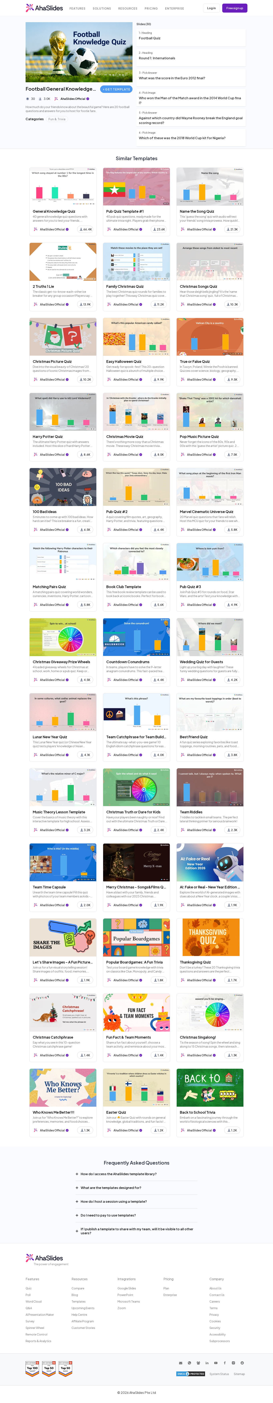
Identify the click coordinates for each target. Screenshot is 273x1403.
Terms (213, 1308)
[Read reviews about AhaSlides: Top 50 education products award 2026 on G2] (49, 1369)
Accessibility (217, 1334)
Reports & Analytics (38, 1341)
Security (214, 1328)
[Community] (198, 1363)
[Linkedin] (207, 1363)
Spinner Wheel (35, 1328)
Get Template (117, 89)
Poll (28, 1295)
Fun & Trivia (57, 119)
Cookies (215, 1321)
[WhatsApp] (189, 1363)
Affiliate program (83, 1321)
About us (215, 1288)
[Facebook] (224, 1363)
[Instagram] (233, 1363)
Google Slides (127, 1288)
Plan (166, 1288)
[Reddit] (242, 1363)
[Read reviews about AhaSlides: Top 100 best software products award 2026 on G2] (32, 1369)
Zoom (122, 1308)
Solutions (102, 8)
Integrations (127, 1279)
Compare (78, 1288)
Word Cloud (34, 1301)
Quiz (29, 1288)
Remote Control (36, 1334)
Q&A (29, 1308)
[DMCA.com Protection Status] (190, 1373)
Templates (79, 1301)
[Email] (180, 1363)
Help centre (79, 1314)
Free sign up (234, 8)
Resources (127, 8)
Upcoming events (83, 1308)
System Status (219, 1374)
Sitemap (239, 1374)
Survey (30, 1321)
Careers (214, 1301)
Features (78, 8)
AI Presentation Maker (40, 1314)
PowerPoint (125, 1295)
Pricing (151, 8)
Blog (75, 1295)
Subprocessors (219, 1341)
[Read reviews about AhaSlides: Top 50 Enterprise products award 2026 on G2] (65, 1369)
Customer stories (83, 1328)
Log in (211, 8)
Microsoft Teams (129, 1301)
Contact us (216, 1295)
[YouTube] (216, 1363)
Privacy (214, 1314)
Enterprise (174, 8)
